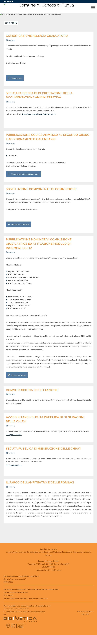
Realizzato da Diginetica (85, 611)
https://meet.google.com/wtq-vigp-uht (38, 114)
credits (47, 570)
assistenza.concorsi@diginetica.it (16, 592)
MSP (83, 614)
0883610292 (8, 582)
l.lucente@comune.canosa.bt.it (15, 579)
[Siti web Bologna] (20, 621)
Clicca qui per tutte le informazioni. (16, 609)
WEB (87, 614)
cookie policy (56, 570)
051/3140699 (9, 595)
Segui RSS (10, 23)
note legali (40, 570)
